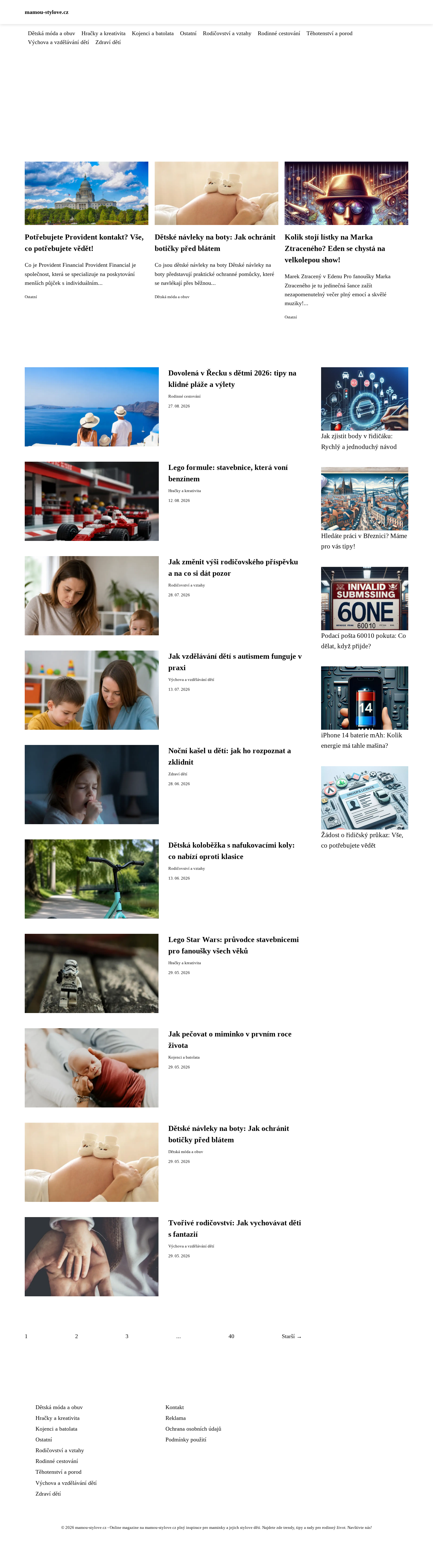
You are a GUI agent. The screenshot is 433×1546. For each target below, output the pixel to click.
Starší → (292, 1336)
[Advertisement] (216, 94)
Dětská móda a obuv (51, 33)
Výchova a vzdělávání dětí (58, 42)
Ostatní (188, 33)
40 (231, 1336)
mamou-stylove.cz (46, 12)
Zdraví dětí (108, 42)
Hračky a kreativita (103, 33)
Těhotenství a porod (329, 33)
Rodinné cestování (279, 33)
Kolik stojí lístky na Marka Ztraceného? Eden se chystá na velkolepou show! (335, 248)
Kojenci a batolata (153, 33)
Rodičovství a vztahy (227, 33)
